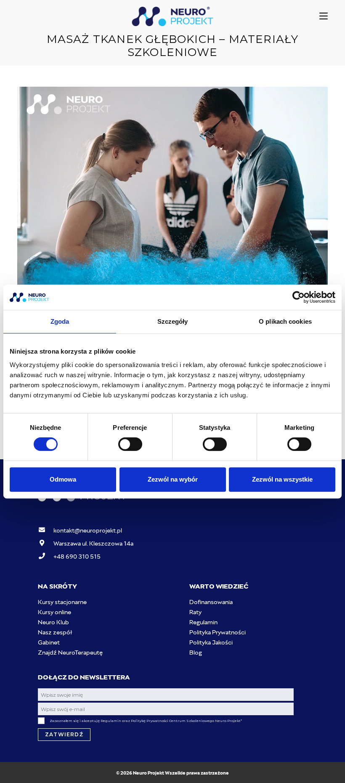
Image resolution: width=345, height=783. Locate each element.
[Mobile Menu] (323, 16)
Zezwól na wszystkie (282, 479)
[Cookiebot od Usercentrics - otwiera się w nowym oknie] (298, 297)
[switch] (130, 444)
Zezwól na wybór (173, 479)
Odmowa (63, 479)
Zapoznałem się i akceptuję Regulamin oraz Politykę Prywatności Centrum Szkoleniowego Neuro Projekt (146, 721)
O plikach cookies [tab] (285, 321)
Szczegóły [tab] (172, 321)
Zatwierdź (64, 734)
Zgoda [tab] (59, 321)
